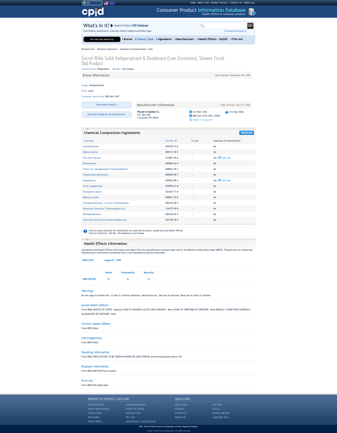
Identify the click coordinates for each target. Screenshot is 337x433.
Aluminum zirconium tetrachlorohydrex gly (105, 220)
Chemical (89, 140)
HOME (193, 3)
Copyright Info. (221, 417)
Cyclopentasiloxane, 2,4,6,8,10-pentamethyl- (106, 203)
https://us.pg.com (203, 119)
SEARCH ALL (249, 3)
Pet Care (130, 417)
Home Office (95, 421)
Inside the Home (135, 408)
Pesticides (93, 417)
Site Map (217, 404)
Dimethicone (89, 163)
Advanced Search (236, 31)
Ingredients (165, 39)
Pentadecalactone (92, 214)
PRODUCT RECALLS (219, 3)
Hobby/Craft (95, 413)
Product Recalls (221, 413)
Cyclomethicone (91, 146)
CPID (92, 12)
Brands (128, 39)
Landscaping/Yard (135, 404)
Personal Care (133, 413)
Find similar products (106, 104)
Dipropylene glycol (92, 191)
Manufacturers (185, 39)
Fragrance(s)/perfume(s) (95, 174)
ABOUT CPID (203, 3)
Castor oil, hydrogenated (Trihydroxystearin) (105, 169)
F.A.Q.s (216, 408)
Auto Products (96, 404)
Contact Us (181, 413)
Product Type (145, 39)
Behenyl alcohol (91, 197)
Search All (180, 417)
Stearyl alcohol (90, 152)
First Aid (237, 39)
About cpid (181, 404)
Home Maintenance (99, 408)
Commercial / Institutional (141, 421)
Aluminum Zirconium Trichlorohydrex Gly (104, 208)
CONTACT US (236, 3)
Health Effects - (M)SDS (213, 39)
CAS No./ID (171, 140)
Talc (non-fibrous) (92, 158)
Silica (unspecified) (92, 186)
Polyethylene (89, 180)
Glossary (179, 408)
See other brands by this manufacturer (106, 114)
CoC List (225, 158)
